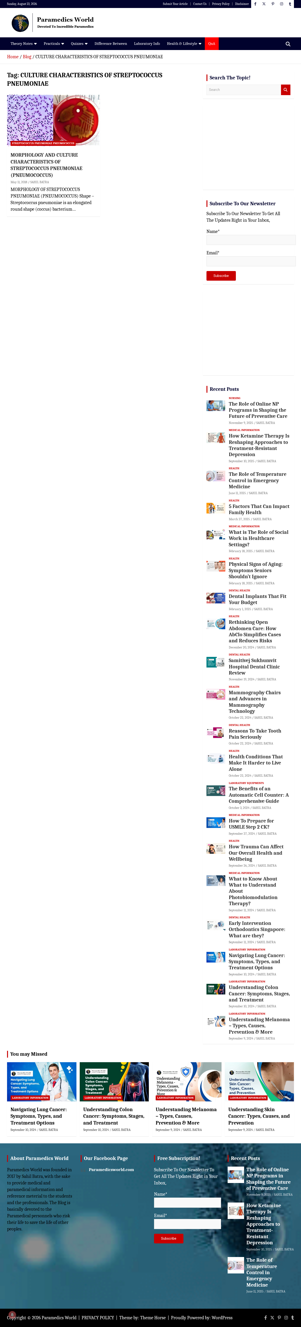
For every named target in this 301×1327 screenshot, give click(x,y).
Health (234, 468)
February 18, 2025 (241, 551)
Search (285, 90)
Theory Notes (22, 43)
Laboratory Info (147, 43)
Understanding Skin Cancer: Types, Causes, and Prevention (259, 1116)
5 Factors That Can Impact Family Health (259, 509)
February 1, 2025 (240, 609)
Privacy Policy (221, 4)
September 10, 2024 (241, 974)
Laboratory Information (247, 949)
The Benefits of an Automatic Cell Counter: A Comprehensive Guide (259, 795)
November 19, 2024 (241, 679)
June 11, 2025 (237, 493)
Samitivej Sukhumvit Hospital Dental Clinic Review (254, 666)
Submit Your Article (175, 4)
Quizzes (77, 43)
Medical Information (244, 430)
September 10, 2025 (241, 461)
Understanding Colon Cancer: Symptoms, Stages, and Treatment (259, 993)
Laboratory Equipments (246, 783)
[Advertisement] (248, 149)
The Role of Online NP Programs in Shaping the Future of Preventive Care (258, 410)
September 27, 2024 (242, 834)
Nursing (234, 398)
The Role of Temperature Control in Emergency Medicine (257, 480)
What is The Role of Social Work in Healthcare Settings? (259, 538)
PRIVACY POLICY (98, 1317)
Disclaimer (242, 4)
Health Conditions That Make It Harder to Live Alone (256, 763)
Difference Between (111, 43)
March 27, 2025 (239, 519)
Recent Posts (224, 389)
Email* (213, 253)
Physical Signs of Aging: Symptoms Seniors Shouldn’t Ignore (256, 570)
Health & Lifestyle (182, 43)
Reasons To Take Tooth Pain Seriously (255, 734)
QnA (211, 43)
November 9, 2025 (241, 423)
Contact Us (199, 4)
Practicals (52, 43)
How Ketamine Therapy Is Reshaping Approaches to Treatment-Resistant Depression (259, 445)
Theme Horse (153, 1317)
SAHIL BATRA (39, 182)
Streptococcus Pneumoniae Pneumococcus (43, 143)
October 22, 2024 (240, 718)
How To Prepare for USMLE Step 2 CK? (251, 824)
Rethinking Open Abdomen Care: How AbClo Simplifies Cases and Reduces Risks (255, 631)
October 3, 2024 (239, 808)
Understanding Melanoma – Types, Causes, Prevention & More (259, 1026)
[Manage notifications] (12, 1315)
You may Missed (29, 1054)
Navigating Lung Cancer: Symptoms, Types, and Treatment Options (257, 961)
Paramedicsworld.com (111, 1169)
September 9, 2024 (241, 1038)
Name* (213, 231)
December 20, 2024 (241, 647)
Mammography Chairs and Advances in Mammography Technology (255, 702)
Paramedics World (59, 1317)
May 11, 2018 (19, 182)
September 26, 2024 (242, 866)
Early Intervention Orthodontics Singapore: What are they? (257, 929)
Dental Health (239, 590)
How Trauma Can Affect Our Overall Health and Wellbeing (256, 853)
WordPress (222, 1317)
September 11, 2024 (241, 910)
